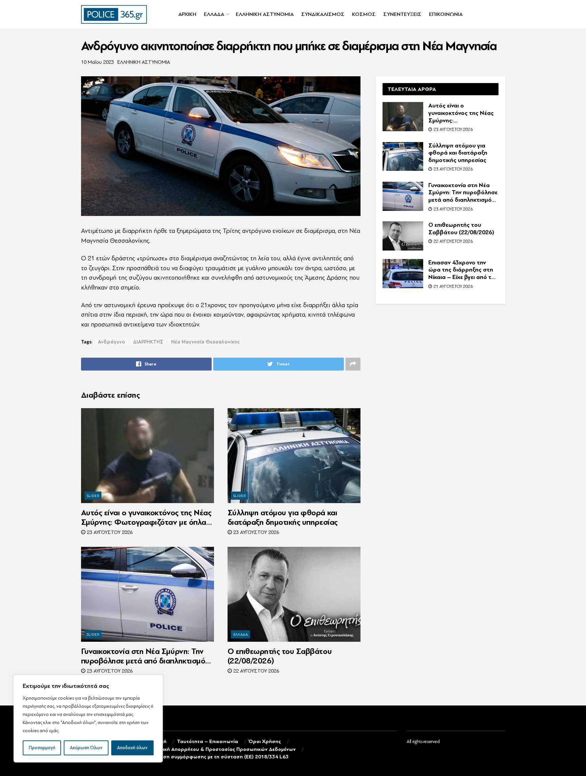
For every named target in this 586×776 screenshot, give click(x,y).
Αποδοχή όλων (132, 747)
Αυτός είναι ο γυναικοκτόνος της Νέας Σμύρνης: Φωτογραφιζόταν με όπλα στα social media (146, 517)
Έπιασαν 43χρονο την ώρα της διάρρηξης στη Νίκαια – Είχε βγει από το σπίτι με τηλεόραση (461, 270)
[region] (88, 718)
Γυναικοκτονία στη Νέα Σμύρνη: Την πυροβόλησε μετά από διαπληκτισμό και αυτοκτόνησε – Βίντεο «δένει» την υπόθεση (146, 656)
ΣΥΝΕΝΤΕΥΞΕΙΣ (402, 14)
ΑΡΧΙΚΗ (187, 14)
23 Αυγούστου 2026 (109, 532)
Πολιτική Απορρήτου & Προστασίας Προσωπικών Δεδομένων (223, 749)
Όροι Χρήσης (265, 741)
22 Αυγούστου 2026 (255, 671)
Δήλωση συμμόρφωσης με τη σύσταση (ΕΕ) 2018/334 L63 (219, 757)
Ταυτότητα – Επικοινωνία (207, 741)
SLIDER (93, 496)
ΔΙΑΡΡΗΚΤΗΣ (148, 341)
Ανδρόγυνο (111, 341)
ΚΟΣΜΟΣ (364, 14)
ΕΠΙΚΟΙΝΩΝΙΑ (446, 14)
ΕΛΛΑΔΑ (214, 14)
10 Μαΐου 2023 (97, 62)
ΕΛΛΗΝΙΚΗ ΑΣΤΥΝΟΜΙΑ (265, 14)
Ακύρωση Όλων (86, 747)
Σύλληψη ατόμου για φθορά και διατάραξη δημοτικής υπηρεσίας (283, 517)
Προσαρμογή (42, 747)
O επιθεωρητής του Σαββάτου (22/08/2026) (280, 656)
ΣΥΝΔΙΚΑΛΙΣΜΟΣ (323, 14)
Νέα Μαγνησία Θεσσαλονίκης (205, 341)
